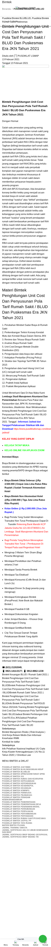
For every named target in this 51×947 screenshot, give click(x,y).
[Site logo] (26, 8)
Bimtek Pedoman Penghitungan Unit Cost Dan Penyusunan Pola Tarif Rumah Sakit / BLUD (25, 689)
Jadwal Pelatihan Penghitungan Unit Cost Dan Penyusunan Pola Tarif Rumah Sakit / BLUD (23, 721)
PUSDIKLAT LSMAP (28, 56)
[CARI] (46, 21)
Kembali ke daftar (11, 742)
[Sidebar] (3, 936)
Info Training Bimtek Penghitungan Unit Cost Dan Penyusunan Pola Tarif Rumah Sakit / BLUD (25, 710)
